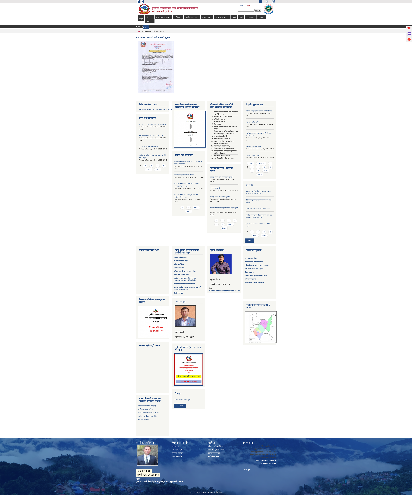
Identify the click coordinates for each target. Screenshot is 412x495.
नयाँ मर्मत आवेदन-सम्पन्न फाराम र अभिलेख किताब (259, 111)
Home (138, 31)
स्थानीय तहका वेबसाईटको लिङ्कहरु (254, 282)
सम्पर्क (241, 17)
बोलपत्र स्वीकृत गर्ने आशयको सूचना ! (220, 197)
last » (157, 169)
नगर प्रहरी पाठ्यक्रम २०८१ (253, 146)
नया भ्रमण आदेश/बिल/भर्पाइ (253, 122)
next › (149, 169)
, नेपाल (255, 258)
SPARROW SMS (144, 419)
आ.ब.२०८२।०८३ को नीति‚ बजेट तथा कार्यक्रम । (152, 124)
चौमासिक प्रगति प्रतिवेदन (216, 450)
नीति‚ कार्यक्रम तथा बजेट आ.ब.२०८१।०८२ (151, 135)
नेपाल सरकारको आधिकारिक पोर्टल (254, 262)
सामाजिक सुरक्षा (177, 450)
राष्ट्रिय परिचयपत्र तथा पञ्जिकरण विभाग (256, 275)
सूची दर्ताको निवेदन (179, 264)
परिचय (147, 17)
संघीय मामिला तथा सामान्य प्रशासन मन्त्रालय (257, 265)
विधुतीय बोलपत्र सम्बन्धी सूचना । (183, 399)
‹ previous (261, 163)
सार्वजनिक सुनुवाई (214, 453)
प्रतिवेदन (176, 17)
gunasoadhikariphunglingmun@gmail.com (159, 481)
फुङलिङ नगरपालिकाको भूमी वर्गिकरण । (184, 175)
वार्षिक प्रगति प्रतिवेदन (215, 446)
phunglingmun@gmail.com (268, 463)
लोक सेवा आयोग (249, 258)
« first (250, 163)
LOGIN (259, 17)
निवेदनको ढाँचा (177, 456)
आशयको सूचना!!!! (215, 188)
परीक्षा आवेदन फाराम (179, 268)
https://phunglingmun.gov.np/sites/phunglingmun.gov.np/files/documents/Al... (164, 109)
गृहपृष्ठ (141, 19)
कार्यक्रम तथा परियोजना (161, 17)
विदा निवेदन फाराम (178, 293)
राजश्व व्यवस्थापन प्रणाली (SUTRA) (148, 413)
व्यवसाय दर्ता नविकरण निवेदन (181, 274)
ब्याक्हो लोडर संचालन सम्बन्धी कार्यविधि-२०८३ (258, 208)
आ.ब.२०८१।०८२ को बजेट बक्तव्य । (149, 146)
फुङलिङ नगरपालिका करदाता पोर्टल (147, 416)
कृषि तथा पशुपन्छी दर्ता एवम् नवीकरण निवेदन (185, 271)
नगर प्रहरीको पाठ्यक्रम (180, 257)
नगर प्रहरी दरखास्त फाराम (253, 155)
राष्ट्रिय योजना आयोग (250, 279)
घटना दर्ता (175, 446)
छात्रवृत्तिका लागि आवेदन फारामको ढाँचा (184, 284)
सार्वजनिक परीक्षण (213, 456)
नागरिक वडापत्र (177, 453)
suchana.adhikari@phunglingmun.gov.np (224, 290)
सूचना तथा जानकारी (220, 17)
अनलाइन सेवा (205, 17)
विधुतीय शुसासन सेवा (190, 17)
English (241, 6)
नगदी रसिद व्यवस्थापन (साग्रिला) (147, 406)
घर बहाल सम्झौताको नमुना (180, 261)
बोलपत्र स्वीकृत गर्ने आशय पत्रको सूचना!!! (221, 177)
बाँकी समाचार (179, 406)
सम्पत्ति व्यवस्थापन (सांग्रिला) (145, 409)
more (249, 240)
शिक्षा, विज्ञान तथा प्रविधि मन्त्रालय (254, 269)
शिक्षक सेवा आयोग (249, 272)
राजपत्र (148, 21)
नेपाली (248, 6)
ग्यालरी (234, 17)
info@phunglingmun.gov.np (268, 460)
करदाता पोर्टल (250, 17)
